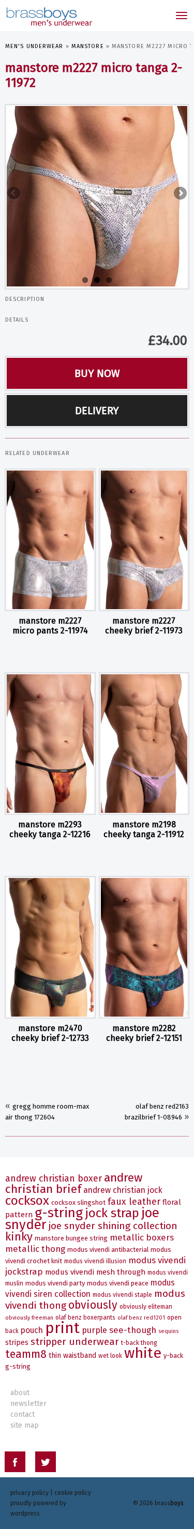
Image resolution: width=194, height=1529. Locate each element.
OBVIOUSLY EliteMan (146, 1306)
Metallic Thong (35, 1249)
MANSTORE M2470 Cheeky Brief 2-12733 (50, 1033)
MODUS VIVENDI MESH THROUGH (95, 1272)
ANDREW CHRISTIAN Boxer (53, 1178)
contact (22, 1414)
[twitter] (45, 1463)
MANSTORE (87, 46)
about (19, 1392)
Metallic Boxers (142, 1237)
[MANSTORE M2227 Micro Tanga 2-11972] (97, 195)
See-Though (132, 1330)
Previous (14, 194)
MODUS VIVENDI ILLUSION (95, 1261)
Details (16, 319)
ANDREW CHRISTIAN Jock (122, 1190)
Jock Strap (112, 1213)
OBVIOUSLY (92, 1305)
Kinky (19, 1237)
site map (24, 1425)
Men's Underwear (34, 46)
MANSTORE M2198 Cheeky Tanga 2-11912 (143, 829)
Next (179, 194)
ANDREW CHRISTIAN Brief (73, 1183)
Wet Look (110, 1355)
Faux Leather (134, 1202)
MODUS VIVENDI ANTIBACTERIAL (107, 1249)
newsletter (28, 1403)
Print (62, 1328)
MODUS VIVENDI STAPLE (122, 1294)
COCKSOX (27, 1200)
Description (24, 299)
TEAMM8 (26, 1354)
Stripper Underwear (75, 1342)
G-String (59, 1213)
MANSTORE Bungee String (71, 1238)
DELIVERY (97, 410)
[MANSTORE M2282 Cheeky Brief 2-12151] (144, 947)
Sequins (168, 1331)
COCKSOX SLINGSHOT (78, 1202)
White (142, 1353)
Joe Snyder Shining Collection (113, 1226)
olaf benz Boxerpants (85, 1317)
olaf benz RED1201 (141, 1317)
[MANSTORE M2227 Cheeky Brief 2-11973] (144, 540)
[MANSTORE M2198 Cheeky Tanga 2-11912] (144, 743)
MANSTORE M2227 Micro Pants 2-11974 (50, 625)
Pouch (32, 1330)
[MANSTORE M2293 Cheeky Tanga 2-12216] (50, 743)
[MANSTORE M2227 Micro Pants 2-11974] (50, 540)
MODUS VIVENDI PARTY (55, 1283)
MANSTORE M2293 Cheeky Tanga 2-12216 (50, 829)
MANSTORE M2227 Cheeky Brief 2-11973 (144, 625)
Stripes (16, 1342)
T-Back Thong (139, 1342)
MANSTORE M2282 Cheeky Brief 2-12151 (144, 1033)
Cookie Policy (72, 1492)
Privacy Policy (29, 1492)
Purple (94, 1330)
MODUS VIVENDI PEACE (117, 1283)
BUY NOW (97, 373)
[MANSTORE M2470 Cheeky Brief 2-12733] (50, 947)
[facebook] (15, 1463)
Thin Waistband (72, 1355)
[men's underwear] (48, 15)
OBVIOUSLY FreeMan (29, 1317)
